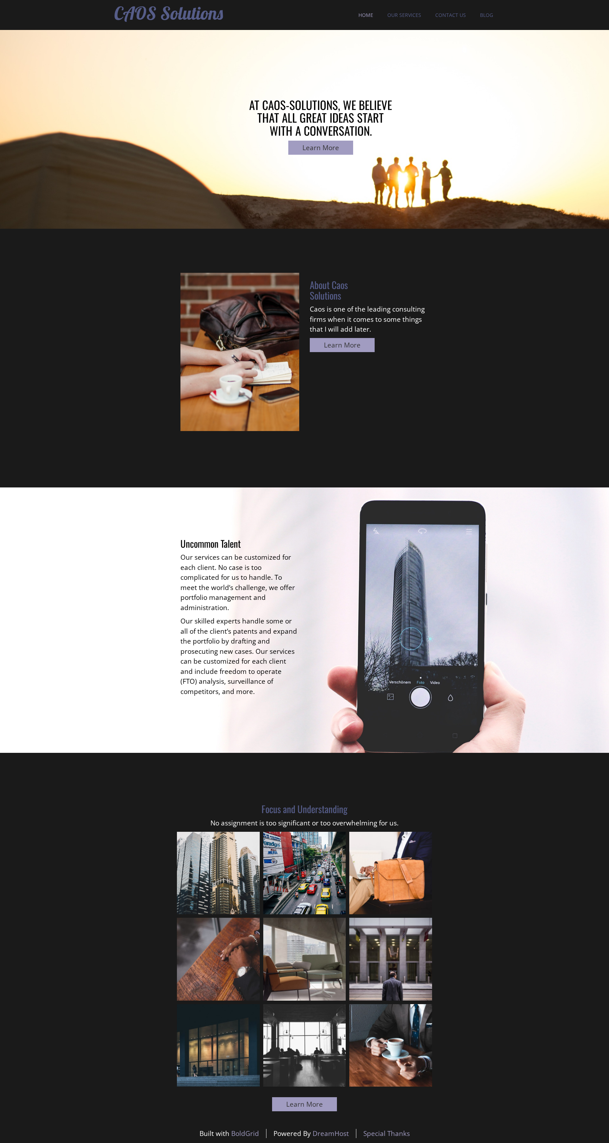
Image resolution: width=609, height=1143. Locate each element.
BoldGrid (245, 1133)
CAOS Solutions (168, 13)
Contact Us (450, 15)
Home (365, 15)
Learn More (320, 147)
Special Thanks (386, 1133)
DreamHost (331, 1133)
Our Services (404, 15)
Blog (486, 15)
